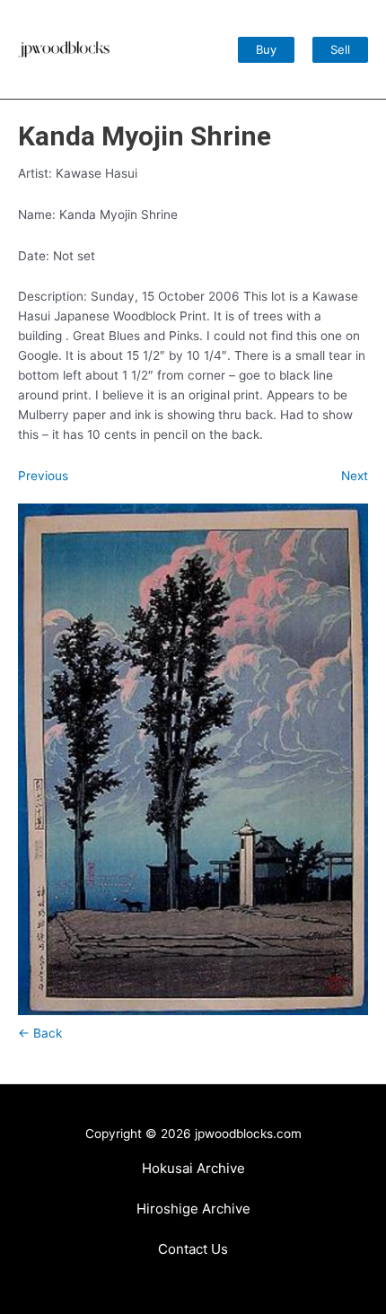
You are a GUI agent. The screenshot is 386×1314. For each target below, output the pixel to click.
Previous (43, 476)
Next (354, 476)
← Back (40, 1033)
